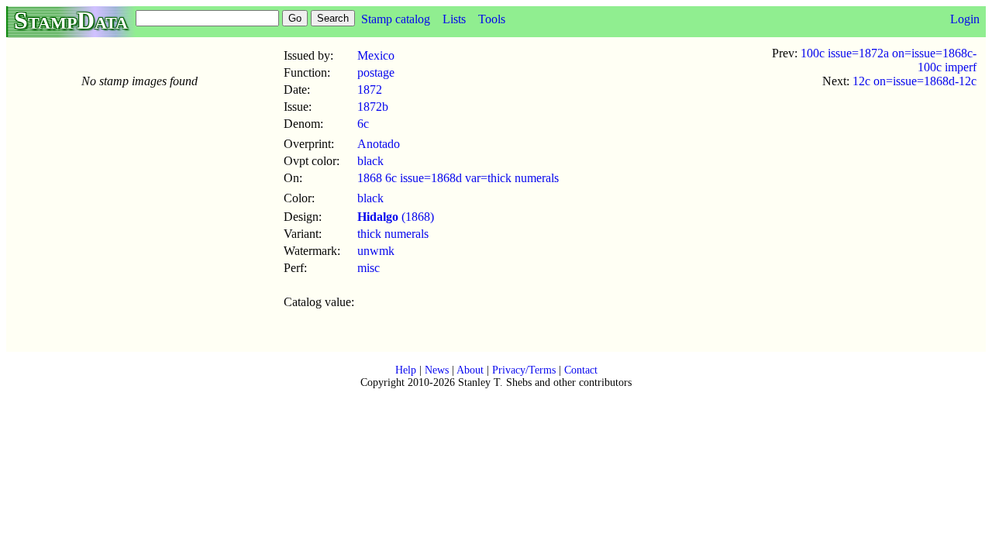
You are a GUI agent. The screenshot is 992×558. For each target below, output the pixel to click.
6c (363, 123)
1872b (372, 106)
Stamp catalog (395, 19)
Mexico (375, 55)
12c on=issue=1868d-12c (914, 81)
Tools (491, 19)
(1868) (395, 216)
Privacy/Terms (524, 370)
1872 (369, 89)
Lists (454, 19)
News (437, 370)
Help (405, 370)
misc (368, 267)
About (470, 370)
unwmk (375, 250)
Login (965, 19)
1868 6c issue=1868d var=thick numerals (458, 177)
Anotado (378, 143)
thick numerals (393, 233)
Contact (581, 370)
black (370, 160)
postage (375, 72)
